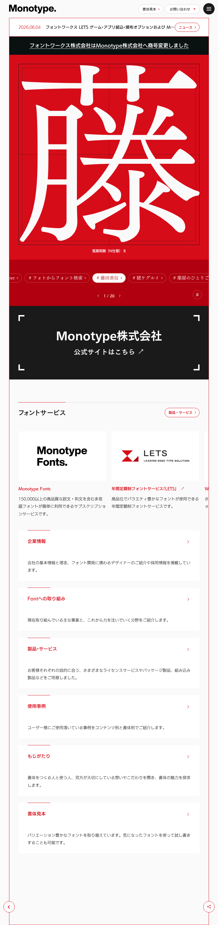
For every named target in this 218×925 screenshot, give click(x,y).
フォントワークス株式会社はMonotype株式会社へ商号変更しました (109, 45)
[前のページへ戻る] (9, 907)
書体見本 (149, 9)
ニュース (185, 27)
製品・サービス (180, 412)
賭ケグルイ (148, 277)
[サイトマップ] (209, 8)
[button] (119, 295)
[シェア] (209, 907)
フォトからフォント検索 (58, 277)
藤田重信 (109, 277)
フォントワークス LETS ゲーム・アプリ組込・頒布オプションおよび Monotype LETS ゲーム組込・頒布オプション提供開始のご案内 (110, 27)
